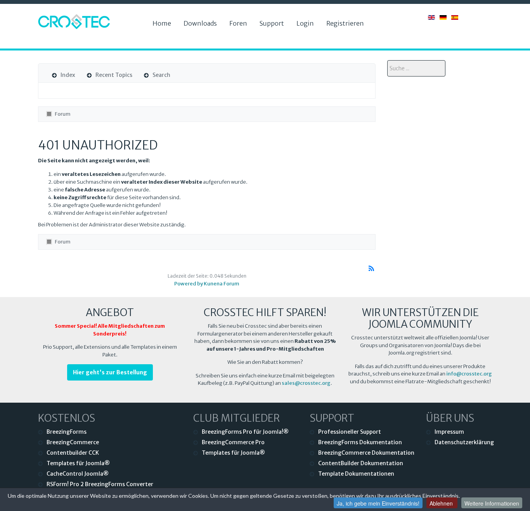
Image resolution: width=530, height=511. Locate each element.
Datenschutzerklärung (463, 442)
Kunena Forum (221, 283)
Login (305, 23)
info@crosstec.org (469, 373)
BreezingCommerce (73, 442)
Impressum (449, 431)
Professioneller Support (349, 431)
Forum (63, 114)
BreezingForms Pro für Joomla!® (245, 431)
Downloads (200, 23)
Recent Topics (113, 74)
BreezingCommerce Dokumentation (366, 452)
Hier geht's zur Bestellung (110, 372)
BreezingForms (67, 431)
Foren (238, 23)
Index (68, 74)
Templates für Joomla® (78, 463)
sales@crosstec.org (306, 383)
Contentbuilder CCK (73, 452)
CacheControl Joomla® (78, 473)
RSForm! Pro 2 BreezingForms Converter (100, 484)
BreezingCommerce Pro (233, 442)
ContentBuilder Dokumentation (360, 463)
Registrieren (345, 23)
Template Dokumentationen (356, 473)
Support (272, 23)
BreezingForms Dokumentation (360, 442)
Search (161, 74)
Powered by (188, 283)
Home (161, 23)
